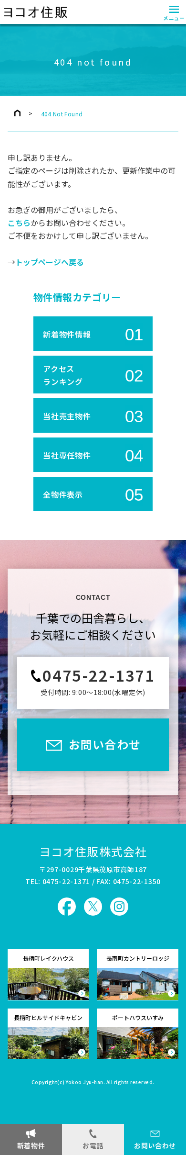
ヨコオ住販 (34, 12)
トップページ (17, 113)
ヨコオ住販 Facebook (67, 906)
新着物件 (31, 1145)
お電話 (93, 1145)
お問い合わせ (155, 1145)
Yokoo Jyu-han (84, 1083)
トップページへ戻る (49, 262)
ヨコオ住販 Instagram (119, 906)
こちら (19, 223)
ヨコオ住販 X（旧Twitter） (93, 906)
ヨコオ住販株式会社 (93, 851)
